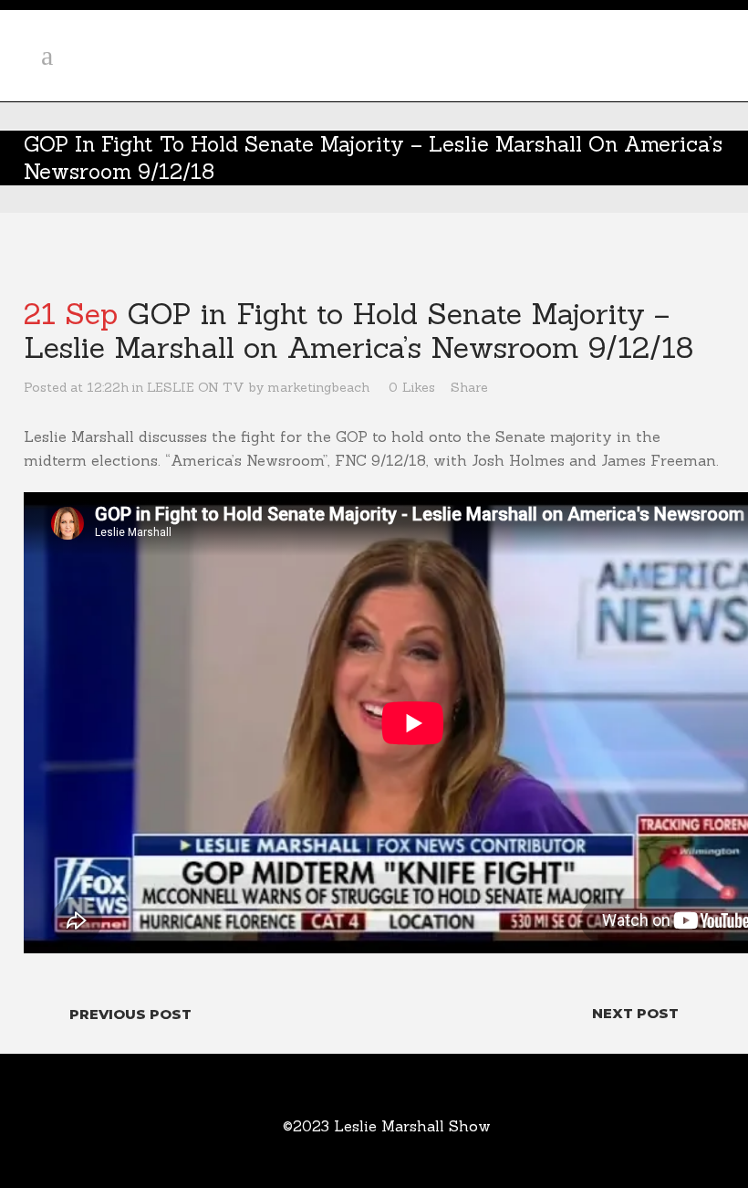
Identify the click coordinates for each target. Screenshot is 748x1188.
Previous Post (130, 1014)
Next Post (635, 1013)
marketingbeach (318, 387)
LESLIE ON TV (195, 387)
